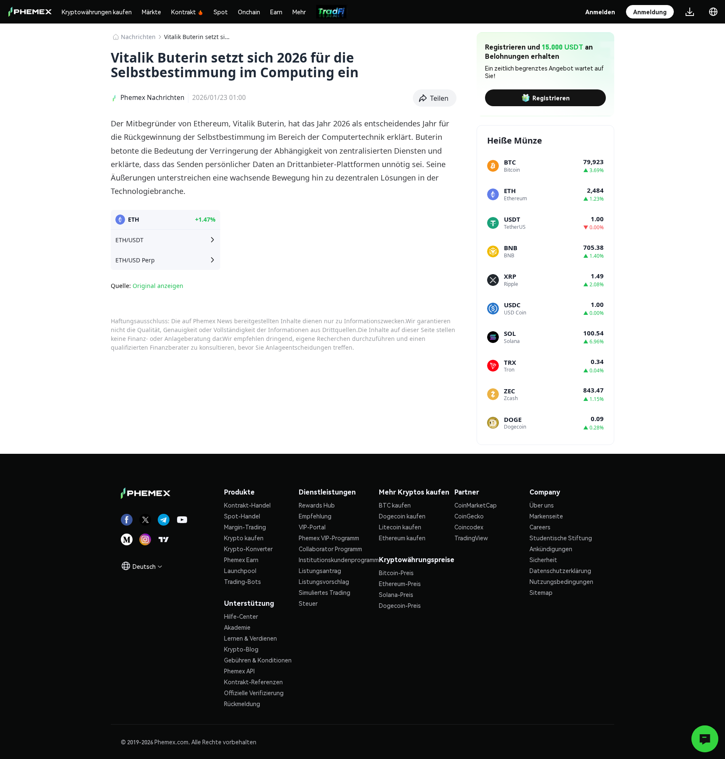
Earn (276, 12)
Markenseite (546, 516)
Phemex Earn (241, 559)
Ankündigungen (550, 548)
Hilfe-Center (241, 616)
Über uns (541, 505)
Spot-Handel (242, 516)
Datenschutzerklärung (560, 570)
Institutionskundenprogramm (339, 559)
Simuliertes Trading (324, 592)
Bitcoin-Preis (396, 572)
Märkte (151, 12)
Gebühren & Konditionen (258, 660)
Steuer (308, 603)
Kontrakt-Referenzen (253, 682)
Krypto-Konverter (248, 548)
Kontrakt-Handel (247, 505)
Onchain (249, 12)
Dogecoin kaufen (402, 516)
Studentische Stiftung (560, 538)
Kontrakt (183, 12)
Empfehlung (315, 516)
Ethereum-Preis (400, 583)
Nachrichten (138, 37)
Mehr (299, 12)
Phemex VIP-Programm (329, 538)
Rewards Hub (317, 505)
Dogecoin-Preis (400, 605)
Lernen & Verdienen (250, 638)
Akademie (237, 627)
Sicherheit (543, 559)
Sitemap (541, 592)
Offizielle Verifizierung (254, 692)
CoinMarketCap (475, 505)
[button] (435, 98)
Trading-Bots (242, 581)
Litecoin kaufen (400, 527)
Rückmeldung (242, 703)
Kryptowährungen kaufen (97, 12)
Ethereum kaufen (402, 538)
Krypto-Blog (241, 649)
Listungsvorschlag (324, 581)
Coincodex (468, 527)
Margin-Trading (245, 527)
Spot (221, 12)
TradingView (471, 538)
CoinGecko (469, 516)
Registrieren (551, 98)
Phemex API (239, 671)
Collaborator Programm (330, 548)
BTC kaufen (395, 505)
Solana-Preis (396, 594)
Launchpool (240, 570)
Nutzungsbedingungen (561, 581)
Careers (539, 527)
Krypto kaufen (243, 538)
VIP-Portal (312, 527)
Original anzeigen (158, 286)
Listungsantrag (320, 570)
